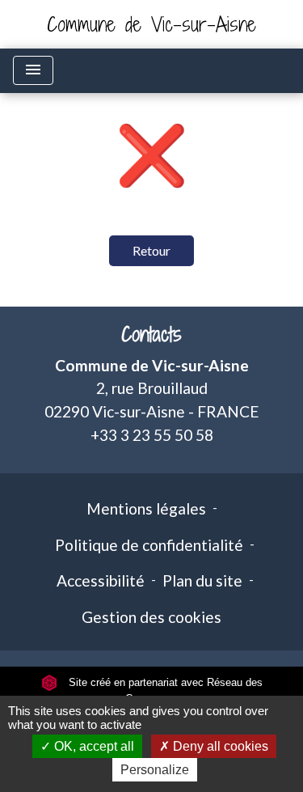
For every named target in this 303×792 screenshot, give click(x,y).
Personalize (154, 770)
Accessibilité (101, 580)
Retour (151, 250)
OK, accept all (92, 746)
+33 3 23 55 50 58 (151, 435)
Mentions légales (146, 508)
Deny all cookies (219, 746)
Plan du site (202, 580)
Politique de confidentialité (149, 545)
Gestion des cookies (151, 617)
